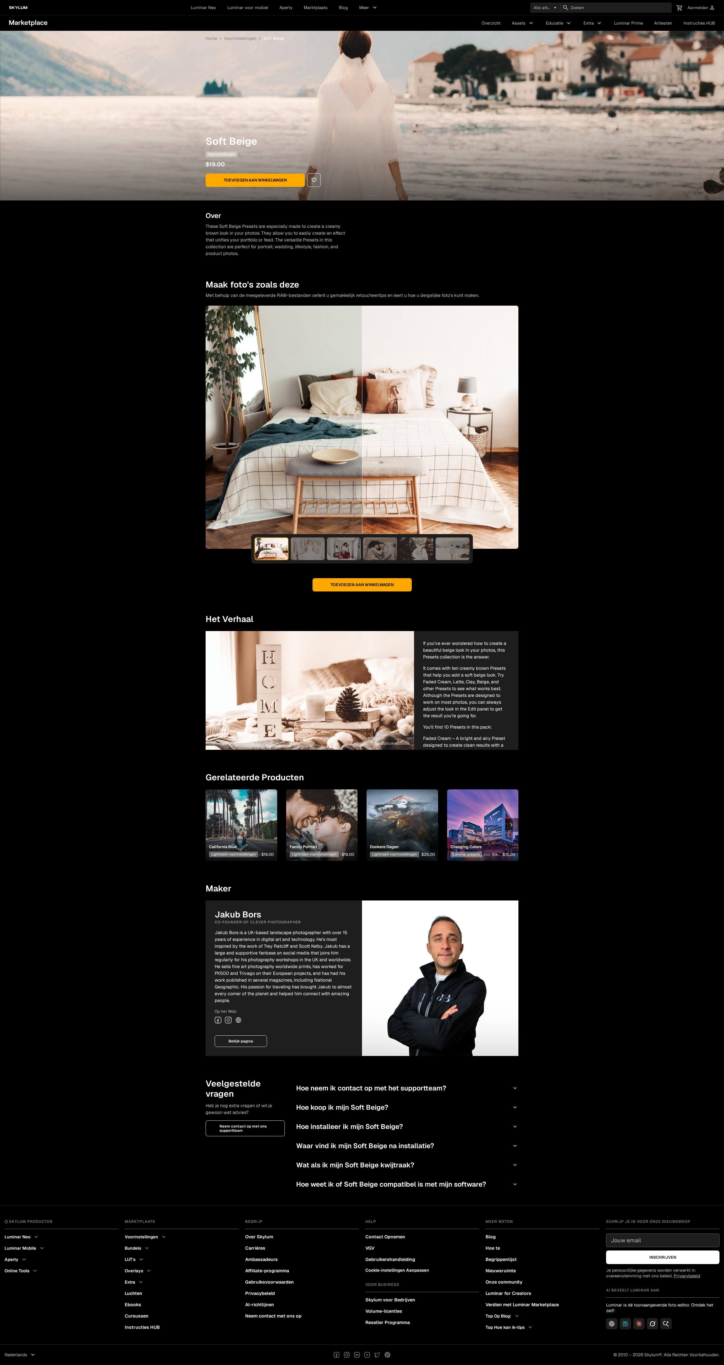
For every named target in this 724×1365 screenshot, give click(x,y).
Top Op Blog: (503, 1316)
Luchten (133, 1293)
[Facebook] (218, 1020)
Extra (593, 23)
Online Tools (21, 1270)
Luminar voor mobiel (247, 7)
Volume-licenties (383, 1311)
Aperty (285, 7)
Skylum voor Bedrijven (390, 1300)
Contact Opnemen (385, 1237)
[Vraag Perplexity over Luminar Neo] (625, 1323)
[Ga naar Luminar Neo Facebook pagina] (336, 1355)
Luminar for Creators (508, 1293)
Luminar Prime (628, 23)
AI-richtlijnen (259, 1305)
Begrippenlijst (501, 1259)
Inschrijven (662, 1257)
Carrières (255, 1248)
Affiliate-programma (267, 1271)
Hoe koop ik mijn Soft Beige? (407, 1107)
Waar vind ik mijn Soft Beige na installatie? (407, 1145)
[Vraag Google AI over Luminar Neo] (666, 1323)
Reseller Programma (387, 1322)
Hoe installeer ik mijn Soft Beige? (407, 1126)
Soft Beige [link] (273, 38)
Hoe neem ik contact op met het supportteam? (407, 1088)
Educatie (559, 23)
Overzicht (491, 23)
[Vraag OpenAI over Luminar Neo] (611, 1323)
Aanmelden (701, 8)
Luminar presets (466, 854)
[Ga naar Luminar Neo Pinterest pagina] (387, 1355)
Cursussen (136, 1316)
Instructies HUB (699, 23)
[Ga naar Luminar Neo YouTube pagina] (367, 1355)
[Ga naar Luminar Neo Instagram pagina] (347, 1355)
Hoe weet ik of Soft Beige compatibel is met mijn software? (407, 1184)
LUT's (135, 1259)
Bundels (137, 1248)
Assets (523, 23)
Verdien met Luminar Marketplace (522, 1305)
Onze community (504, 1282)
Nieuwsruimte (501, 1271)
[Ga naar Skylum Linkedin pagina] (357, 1355)
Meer (368, 8)
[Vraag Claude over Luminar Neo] (639, 1323)
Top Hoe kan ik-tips (510, 1327)
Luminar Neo (203, 7)
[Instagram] (228, 1020)
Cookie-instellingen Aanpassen (397, 1270)
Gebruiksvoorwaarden (269, 1282)
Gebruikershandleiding (390, 1259)
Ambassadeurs (261, 1259)
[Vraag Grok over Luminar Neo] (652, 1323)
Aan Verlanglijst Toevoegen (239, 816)
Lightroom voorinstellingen (233, 854)
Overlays (138, 1270)
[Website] (238, 1020)
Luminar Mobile (25, 1248)
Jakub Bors (259, 154)
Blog (343, 7)
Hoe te (493, 1248)
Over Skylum (259, 1237)
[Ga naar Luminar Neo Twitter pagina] (377, 1355)
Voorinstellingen (240, 38)
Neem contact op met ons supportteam (243, 1128)
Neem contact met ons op (273, 1316)
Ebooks (133, 1305)
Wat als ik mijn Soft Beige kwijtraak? (407, 1165)
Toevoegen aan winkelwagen (255, 180)
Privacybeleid (260, 1293)
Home (211, 38)
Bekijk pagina (241, 1041)
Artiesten (663, 23)
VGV (369, 1248)
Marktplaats (315, 7)
